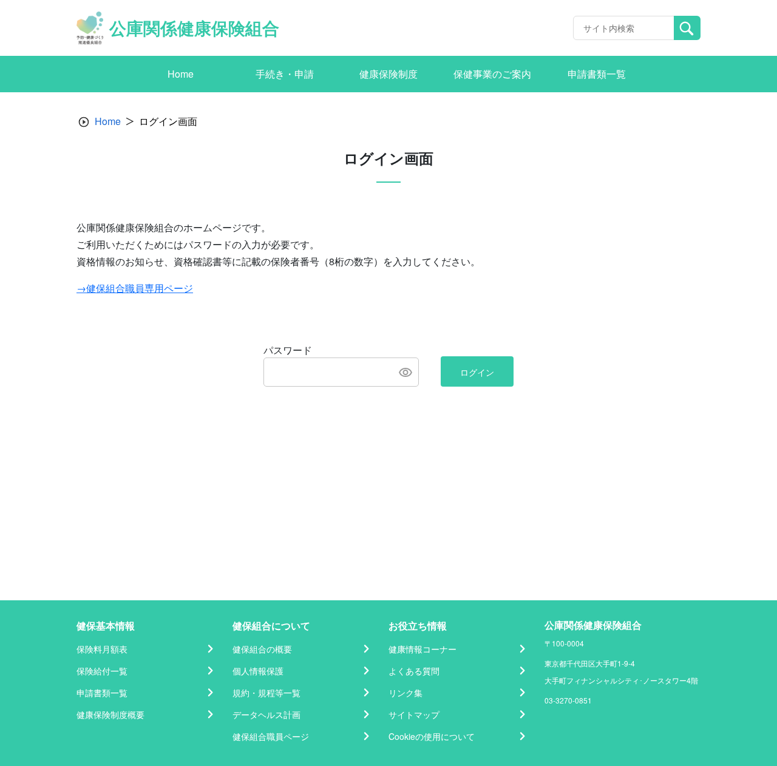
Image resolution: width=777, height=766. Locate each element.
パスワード (287, 350)
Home (108, 121)
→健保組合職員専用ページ (134, 288)
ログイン (477, 372)
